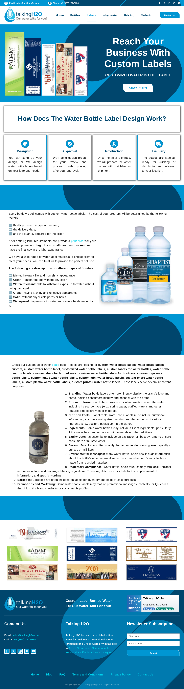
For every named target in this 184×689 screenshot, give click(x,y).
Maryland (71, 652)
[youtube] (179, 3)
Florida (95, 648)
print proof (78, 241)
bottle (55, 364)
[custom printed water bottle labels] (151, 565)
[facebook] (159, 3)
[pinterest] (174, 3)
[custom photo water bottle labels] (32, 565)
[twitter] (164, 3)
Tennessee (83, 648)
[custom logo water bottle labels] (32, 547)
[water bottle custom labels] (151, 528)
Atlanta (105, 648)
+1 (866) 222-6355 (70, 3)
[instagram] (169, 3)
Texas (72, 648)
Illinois (95, 652)
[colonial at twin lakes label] (92, 547)
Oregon (106, 652)
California (84, 652)
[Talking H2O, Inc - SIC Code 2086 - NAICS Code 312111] (153, 603)
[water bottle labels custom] (92, 528)
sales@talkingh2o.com (27, 3)
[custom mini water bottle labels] (151, 547)
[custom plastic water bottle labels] (92, 565)
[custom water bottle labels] (32, 528)
